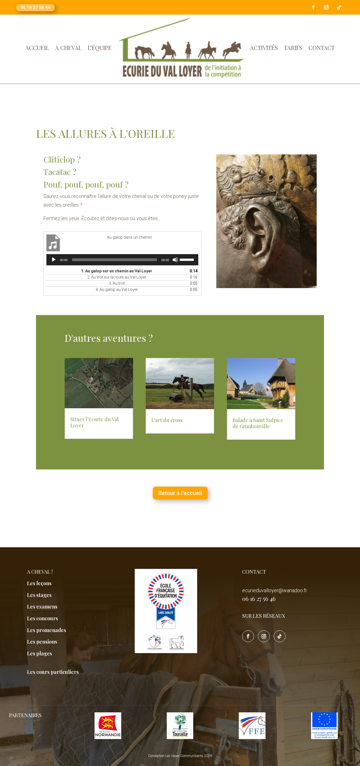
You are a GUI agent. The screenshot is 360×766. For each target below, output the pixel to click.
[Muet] (175, 260)
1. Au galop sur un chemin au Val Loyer (116, 271)
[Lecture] (54, 260)
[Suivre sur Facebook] (313, 7)
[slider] (187, 259)
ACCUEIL (37, 47)
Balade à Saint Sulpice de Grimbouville (258, 423)
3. (117, 283)
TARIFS (293, 47)
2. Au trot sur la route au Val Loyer (116, 277)
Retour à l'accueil (180, 493)
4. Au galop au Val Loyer (117, 289)
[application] (122, 259)
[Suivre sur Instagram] (326, 7)
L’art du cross (167, 420)
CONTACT (322, 47)
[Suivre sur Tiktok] (339, 7)
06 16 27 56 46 (35, 7)
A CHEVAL (68, 47)
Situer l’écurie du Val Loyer (94, 422)
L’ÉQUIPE (100, 47)
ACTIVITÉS (264, 47)
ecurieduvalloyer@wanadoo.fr (274, 590)
